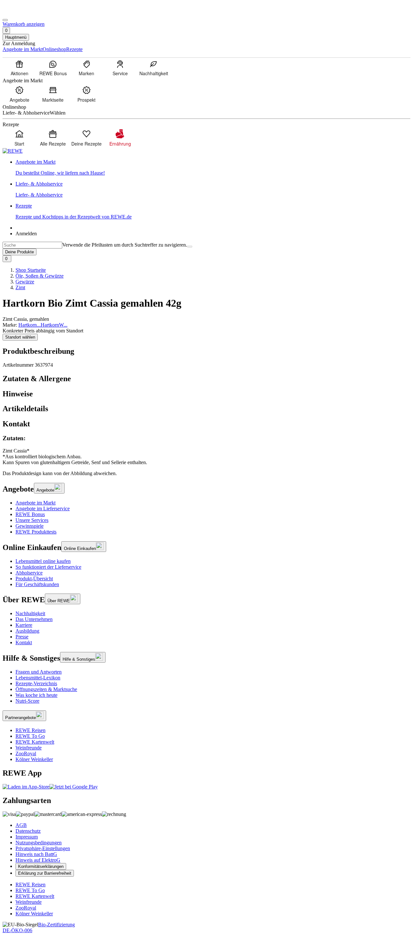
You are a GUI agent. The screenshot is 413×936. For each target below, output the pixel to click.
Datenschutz (28, 831)
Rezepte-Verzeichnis (36, 683)
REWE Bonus (30, 514)
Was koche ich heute (36, 695)
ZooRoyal (25, 753)
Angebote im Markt (35, 502)
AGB (21, 825)
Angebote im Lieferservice (42, 508)
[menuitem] (19, 68)
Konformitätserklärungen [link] (41, 866)
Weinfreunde (28, 747)
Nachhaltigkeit (30, 613)
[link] (212, 167)
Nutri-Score (27, 701)
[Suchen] (189, 247)
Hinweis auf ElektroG (37, 860)
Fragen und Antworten (38, 672)
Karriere (23, 625)
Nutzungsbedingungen (38, 842)
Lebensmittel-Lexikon (37, 677)
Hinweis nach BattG (36, 854)
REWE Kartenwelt (34, 742)
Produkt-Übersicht (34, 578)
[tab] (206, 378)
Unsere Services (31, 520)
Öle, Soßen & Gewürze (39, 276)
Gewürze (24, 281)
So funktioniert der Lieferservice (48, 567)
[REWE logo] (13, 151)
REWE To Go (30, 736)
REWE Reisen (30, 730)
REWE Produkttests (35, 531)
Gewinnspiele (29, 526)
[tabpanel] (206, 450)
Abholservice (29, 572)
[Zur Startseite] (24, 12)
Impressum (26, 836)
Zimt (20, 287)
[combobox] (32, 245)
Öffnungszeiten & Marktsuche (46, 689)
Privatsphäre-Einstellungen (42, 848)
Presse (21, 636)
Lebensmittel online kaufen (43, 561)
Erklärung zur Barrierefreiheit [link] (44, 873)
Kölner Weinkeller (34, 759)
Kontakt (23, 642)
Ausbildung (27, 631)
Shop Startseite (30, 270)
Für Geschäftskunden (37, 584)
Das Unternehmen (34, 619)
